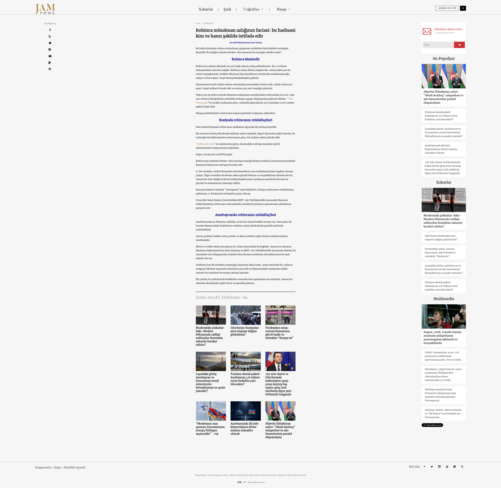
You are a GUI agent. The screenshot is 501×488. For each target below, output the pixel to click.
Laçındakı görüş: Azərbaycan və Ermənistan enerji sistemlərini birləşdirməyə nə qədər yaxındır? (210, 382)
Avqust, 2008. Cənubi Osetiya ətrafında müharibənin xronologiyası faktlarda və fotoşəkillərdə (442, 337)
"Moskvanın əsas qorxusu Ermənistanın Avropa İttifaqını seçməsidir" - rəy (210, 428)
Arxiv (199, 23)
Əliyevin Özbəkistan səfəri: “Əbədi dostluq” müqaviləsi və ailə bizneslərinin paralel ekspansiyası (280, 430)
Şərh (227, 9)
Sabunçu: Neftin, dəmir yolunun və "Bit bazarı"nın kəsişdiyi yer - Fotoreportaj (444, 413)
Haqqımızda (43, 467)
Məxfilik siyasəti (74, 467)
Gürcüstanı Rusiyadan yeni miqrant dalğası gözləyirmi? (245, 331)
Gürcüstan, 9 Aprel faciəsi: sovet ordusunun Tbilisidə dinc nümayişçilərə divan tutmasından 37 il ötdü (443, 375)
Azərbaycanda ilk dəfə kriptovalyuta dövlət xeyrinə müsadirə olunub (244, 428)
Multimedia (443, 298)
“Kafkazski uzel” (206, 143)
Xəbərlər (205, 9)
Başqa (282, 9)
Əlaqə (57, 467)
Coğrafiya (251, 9)
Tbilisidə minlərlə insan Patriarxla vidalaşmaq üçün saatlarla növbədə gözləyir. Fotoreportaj (440, 395)
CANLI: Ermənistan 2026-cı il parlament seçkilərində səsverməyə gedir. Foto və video (443, 356)
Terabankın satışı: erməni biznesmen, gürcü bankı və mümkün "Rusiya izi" (279, 333)
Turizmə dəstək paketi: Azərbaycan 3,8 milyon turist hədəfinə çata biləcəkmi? (245, 379)
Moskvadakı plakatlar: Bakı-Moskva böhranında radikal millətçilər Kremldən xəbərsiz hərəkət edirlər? (210, 336)
